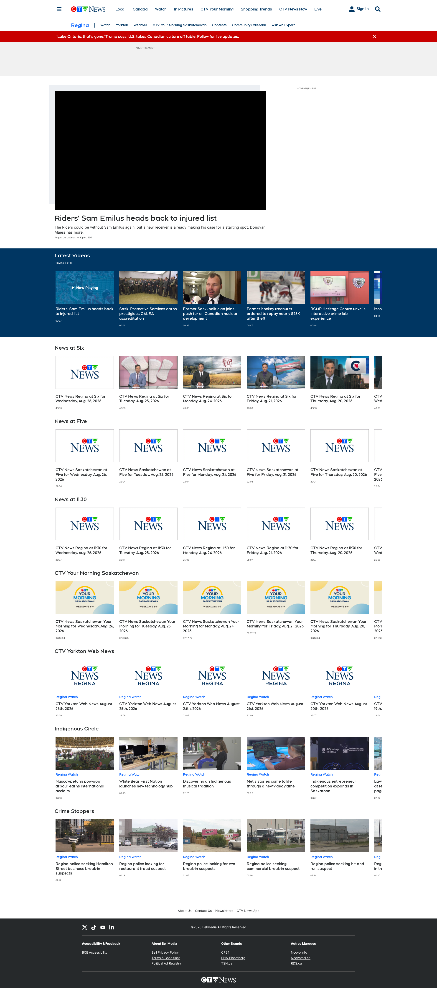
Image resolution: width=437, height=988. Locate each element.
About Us (184, 911)
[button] (373, 299)
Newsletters (224, 911)
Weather (140, 25)
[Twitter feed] (84, 927)
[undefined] (85, 296)
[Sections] (59, 9)
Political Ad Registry (166, 963)
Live (318, 9)
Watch (161, 9)
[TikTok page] (94, 927)
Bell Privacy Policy (165, 952)
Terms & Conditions (166, 958)
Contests (219, 25)
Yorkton (122, 25)
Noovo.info (299, 952)
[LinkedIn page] (112, 927)
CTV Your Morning (217, 9)
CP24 (225, 952)
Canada (140, 9)
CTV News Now (293, 9)
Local (120, 9)
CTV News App (248, 911)
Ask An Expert (283, 25)
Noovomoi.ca (300, 958)
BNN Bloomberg (233, 958)
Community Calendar (249, 25)
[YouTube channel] (103, 927)
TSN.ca (226, 963)
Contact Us (203, 911)
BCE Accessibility (94, 952)
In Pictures (183, 9)
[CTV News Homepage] (88, 9)
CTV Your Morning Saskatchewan (180, 25)
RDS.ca (296, 963)
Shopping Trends (256, 9)
